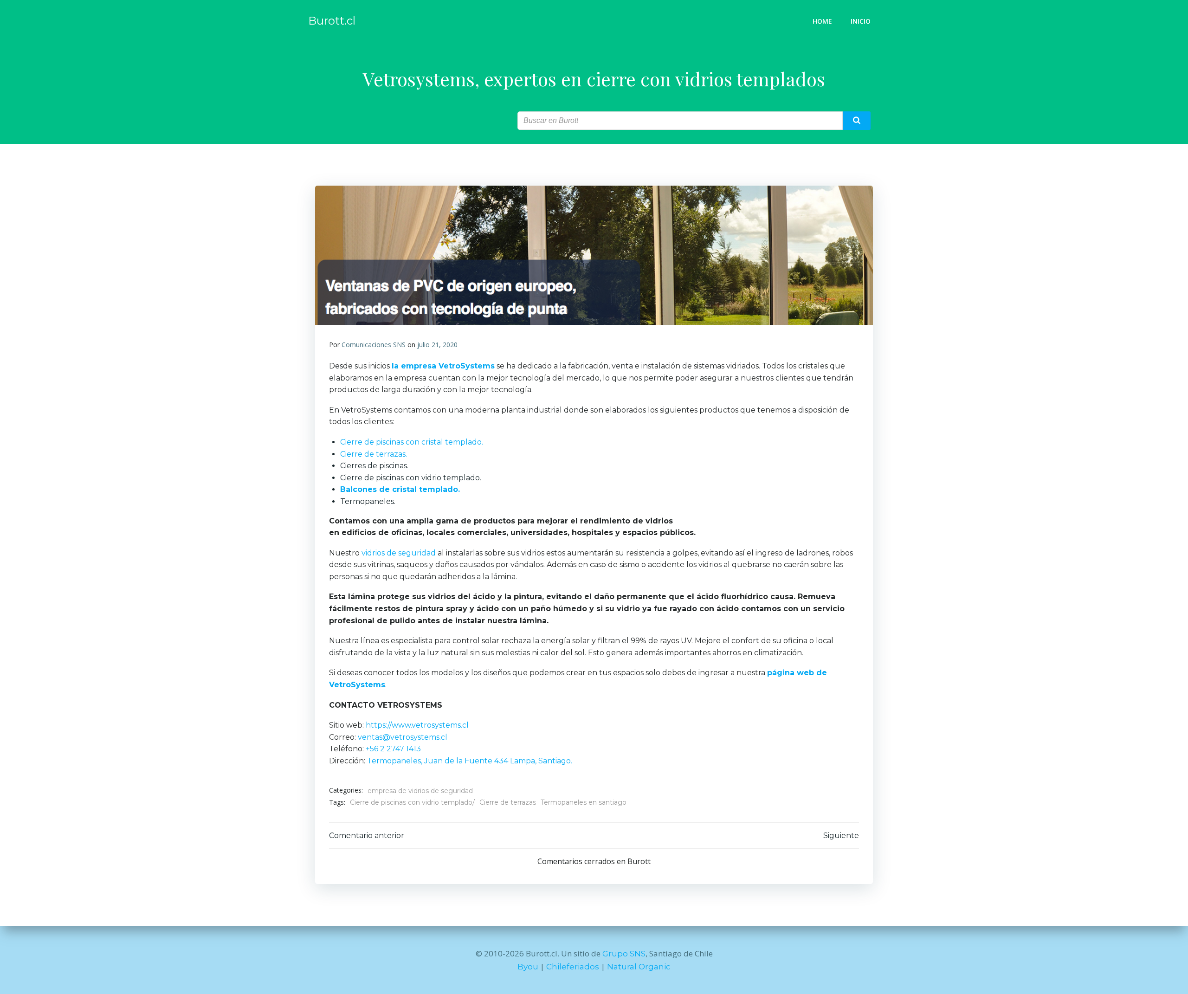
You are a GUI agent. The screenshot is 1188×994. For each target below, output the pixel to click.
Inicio (861, 21)
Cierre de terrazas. (373, 454)
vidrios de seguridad (399, 553)
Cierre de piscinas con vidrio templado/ (412, 802)
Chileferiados (572, 966)
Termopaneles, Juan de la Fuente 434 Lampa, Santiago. (468, 760)
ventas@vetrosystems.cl (402, 737)
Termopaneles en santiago (583, 802)
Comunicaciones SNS (374, 344)
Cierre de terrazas (507, 802)
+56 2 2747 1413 (393, 748)
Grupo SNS (624, 953)
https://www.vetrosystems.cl (417, 725)
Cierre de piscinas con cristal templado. (411, 442)
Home (822, 21)
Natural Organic (639, 966)
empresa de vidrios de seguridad (420, 791)
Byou (527, 966)
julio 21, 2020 (437, 344)
